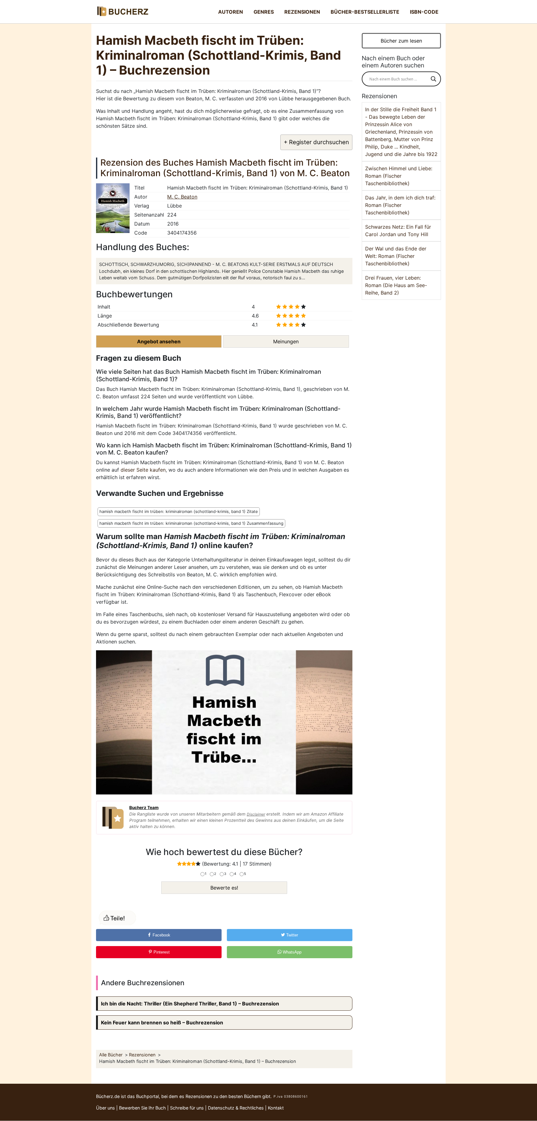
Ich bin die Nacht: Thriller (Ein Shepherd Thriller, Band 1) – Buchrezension (190, 1003)
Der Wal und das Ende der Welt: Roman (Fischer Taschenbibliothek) (395, 256)
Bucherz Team (143, 807)
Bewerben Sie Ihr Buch (142, 1107)
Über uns (105, 1107)
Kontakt (276, 1107)
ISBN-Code (424, 12)
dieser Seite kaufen (143, 470)
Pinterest (161, 952)
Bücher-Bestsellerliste (365, 12)
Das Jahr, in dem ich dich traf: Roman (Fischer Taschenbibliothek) (400, 205)
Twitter (291, 935)
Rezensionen (302, 12)
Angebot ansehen (159, 341)
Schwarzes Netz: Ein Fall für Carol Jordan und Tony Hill (398, 230)
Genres (264, 12)
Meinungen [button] (286, 341)
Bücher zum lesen (401, 41)
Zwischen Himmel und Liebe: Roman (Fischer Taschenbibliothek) (398, 175)
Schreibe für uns (187, 1107)
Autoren (230, 12)
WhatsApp (291, 952)
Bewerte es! (224, 888)
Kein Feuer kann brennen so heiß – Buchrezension (162, 1022)
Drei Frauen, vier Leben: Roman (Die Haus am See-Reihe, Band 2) (396, 285)
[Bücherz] (122, 12)
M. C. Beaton (182, 197)
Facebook (160, 935)
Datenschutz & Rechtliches (236, 1107)
